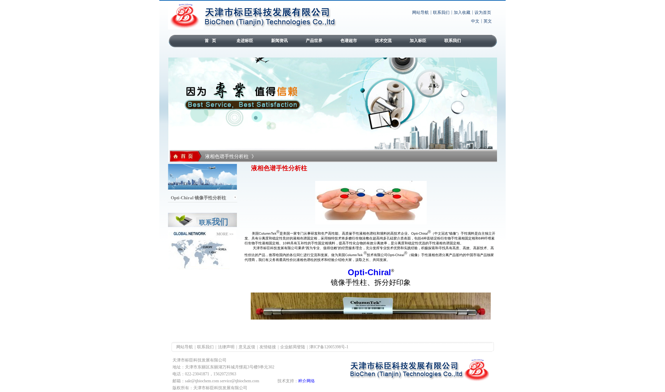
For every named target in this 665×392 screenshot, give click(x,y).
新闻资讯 (279, 40)
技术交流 (383, 40)
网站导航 (420, 12)
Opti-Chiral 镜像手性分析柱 (198, 197)
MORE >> (224, 234)
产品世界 (314, 40)
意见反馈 (247, 347)
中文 (475, 21)
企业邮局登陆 (292, 347)
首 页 (210, 40)
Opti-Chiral (369, 272)
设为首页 (483, 12)
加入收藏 (462, 12)
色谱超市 (348, 40)
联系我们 (441, 12)
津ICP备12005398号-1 (328, 347)
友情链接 (267, 347)
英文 (488, 21)
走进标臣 (245, 40)
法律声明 (226, 347)
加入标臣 (418, 40)
